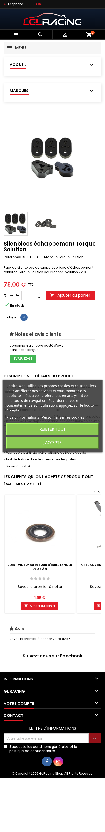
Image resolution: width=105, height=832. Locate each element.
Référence (12, 257)
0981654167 (33, 4)
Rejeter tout (52, 429)
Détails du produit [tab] (55, 376)
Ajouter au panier (70, 295)
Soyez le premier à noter (40, 586)
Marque (51, 257)
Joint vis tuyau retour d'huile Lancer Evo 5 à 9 (40, 567)
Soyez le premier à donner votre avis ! (40, 638)
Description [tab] (16, 376)
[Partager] (24, 317)
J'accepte (52, 442)
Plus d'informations (22, 417)
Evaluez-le (23, 359)
